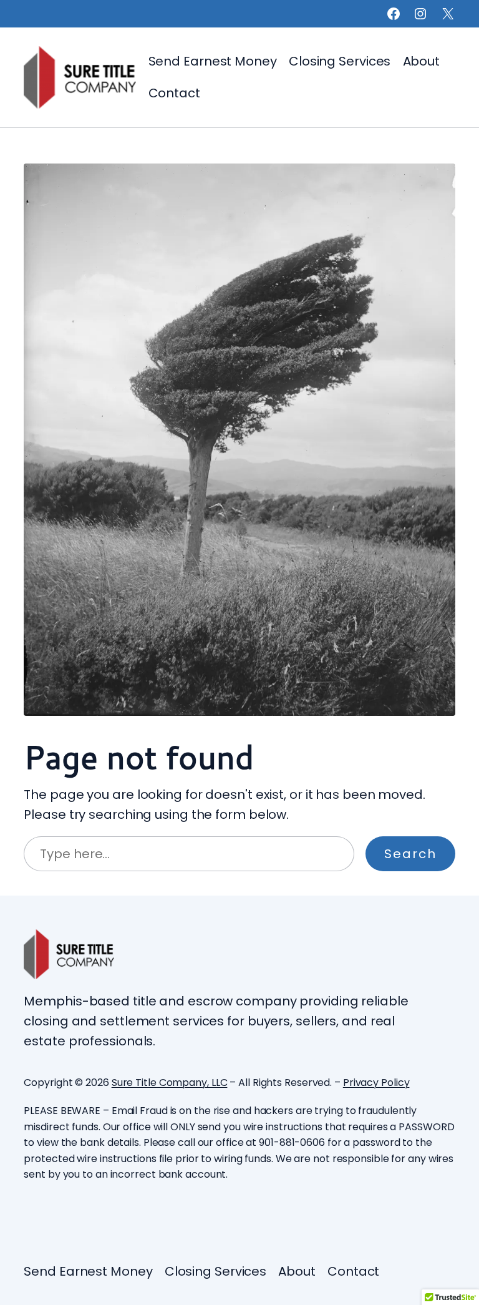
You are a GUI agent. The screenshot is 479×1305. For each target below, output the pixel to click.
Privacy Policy (376, 1082)
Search (410, 854)
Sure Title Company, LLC (170, 1082)
